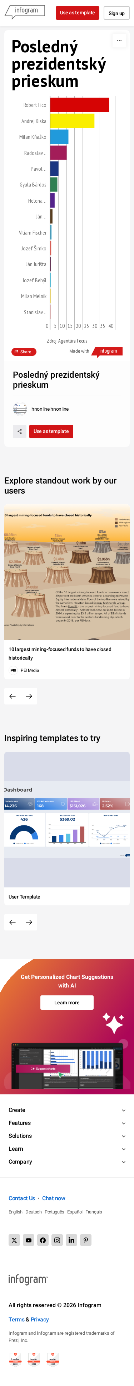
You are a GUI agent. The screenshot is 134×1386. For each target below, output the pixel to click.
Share (25, 351)
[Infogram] (24, 13)
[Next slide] (29, 696)
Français (93, 1212)
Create (17, 1110)
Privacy (40, 1319)
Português (54, 1212)
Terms (17, 1319)
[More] (119, 40)
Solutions (20, 1135)
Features (20, 1122)
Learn (16, 1148)
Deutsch (33, 1212)
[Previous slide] (12, 696)
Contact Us (22, 1198)
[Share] (19, 431)
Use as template (77, 12)
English (16, 1212)
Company (20, 1161)
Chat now (53, 1198)
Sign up (117, 13)
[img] (79, 105)
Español (75, 1212)
